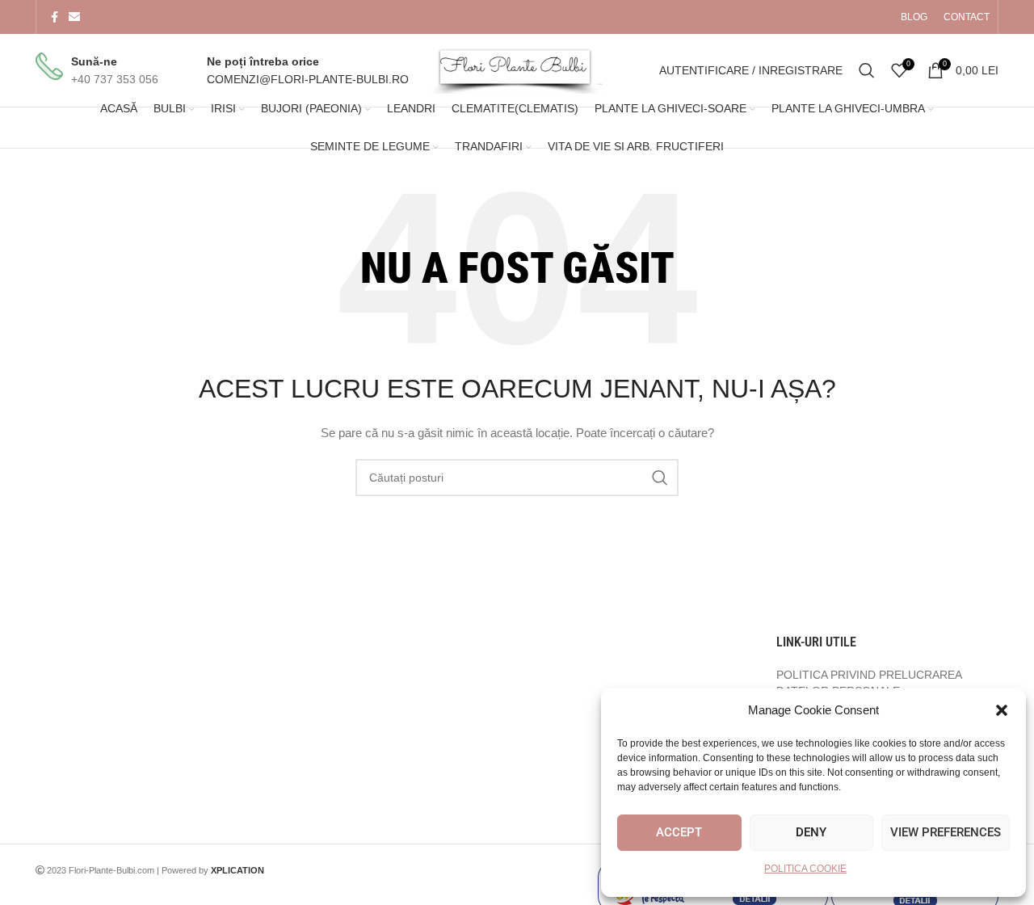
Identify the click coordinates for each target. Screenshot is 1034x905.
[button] (1002, 710)
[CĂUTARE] (660, 477)
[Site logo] (517, 69)
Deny (811, 832)
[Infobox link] (97, 71)
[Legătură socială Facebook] (54, 17)
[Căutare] (867, 70)
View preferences (945, 832)
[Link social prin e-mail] (74, 17)
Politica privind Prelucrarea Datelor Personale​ (868, 682)
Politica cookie (805, 868)
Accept (679, 832)
